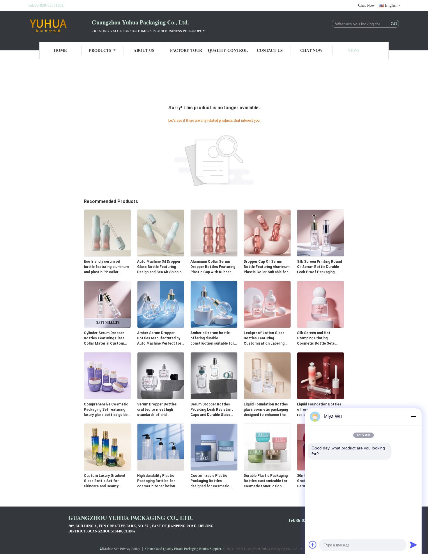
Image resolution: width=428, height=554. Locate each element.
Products (100, 50)
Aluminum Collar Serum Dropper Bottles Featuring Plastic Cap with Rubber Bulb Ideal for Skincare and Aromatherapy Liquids (213, 267)
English (391, 5)
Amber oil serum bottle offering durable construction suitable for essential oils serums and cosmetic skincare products (212, 338)
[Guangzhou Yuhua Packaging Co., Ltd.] (60, 25)
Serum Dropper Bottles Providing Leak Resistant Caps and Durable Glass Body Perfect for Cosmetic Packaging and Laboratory (213, 409)
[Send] (413, 544)
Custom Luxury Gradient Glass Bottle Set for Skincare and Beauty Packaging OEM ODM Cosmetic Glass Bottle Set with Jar (107, 481)
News (354, 50)
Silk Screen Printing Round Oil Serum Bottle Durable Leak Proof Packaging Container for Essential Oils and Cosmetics (319, 267)
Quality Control (228, 50)
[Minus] (413, 416)
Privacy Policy (130, 548)
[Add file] (313, 544)
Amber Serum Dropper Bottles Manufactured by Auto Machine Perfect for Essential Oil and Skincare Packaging (159, 338)
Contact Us (270, 50)
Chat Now (366, 5)
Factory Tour (186, 50)
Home (60, 50)
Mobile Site (111, 548)
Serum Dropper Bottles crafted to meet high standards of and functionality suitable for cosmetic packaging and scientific (158, 409)
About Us (144, 50)
